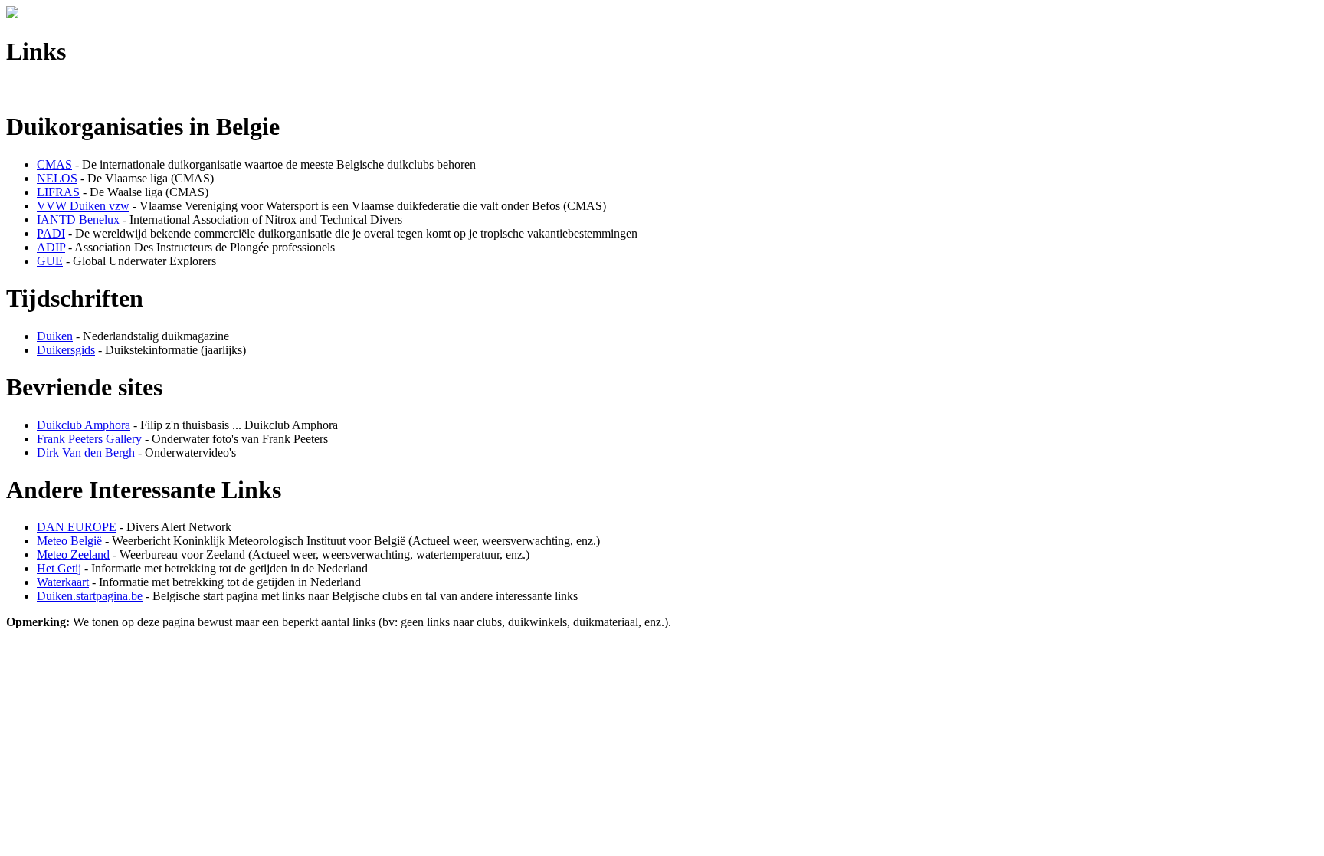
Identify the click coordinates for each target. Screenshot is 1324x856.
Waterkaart (63, 582)
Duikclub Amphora (83, 424)
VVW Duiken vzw (83, 205)
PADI (51, 233)
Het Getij (59, 568)
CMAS (54, 164)
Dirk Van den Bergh (86, 452)
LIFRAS (58, 191)
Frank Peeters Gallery (89, 438)
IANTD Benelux (78, 219)
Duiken (55, 336)
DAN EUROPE (76, 526)
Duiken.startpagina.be (90, 595)
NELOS (57, 178)
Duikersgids (66, 349)
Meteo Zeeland (73, 554)
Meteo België (69, 540)
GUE (50, 260)
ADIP (51, 247)
